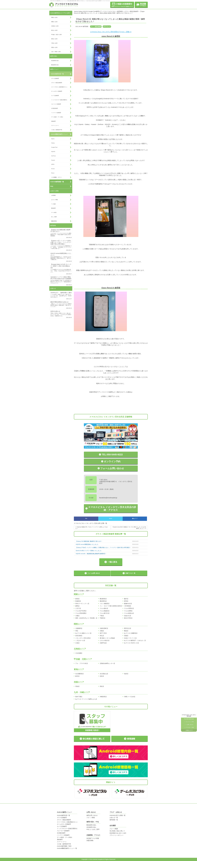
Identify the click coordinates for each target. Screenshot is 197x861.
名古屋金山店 (104, 673)
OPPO (52, 164)
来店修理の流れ (55, 60)
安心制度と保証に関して (117, 831)
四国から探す (54, 47)
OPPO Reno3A (107, 26)
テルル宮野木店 (129, 608)
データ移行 (54, 212)
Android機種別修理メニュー (59, 134)
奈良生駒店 (78, 635)
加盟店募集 (89, 840)
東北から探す (54, 30)
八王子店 (78, 608)
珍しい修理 (54, 216)
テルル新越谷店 (104, 611)
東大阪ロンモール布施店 (107, 638)
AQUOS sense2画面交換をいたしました (87, 544)
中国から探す (54, 43)
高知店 (77, 686)
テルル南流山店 (129, 613)
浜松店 (102, 676)
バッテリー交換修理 (56, 112)
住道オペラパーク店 (130, 638)
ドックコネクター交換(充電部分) (59, 99)
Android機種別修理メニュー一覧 (67, 848)
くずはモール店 (80, 640)
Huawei (53, 160)
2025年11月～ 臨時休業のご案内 (61, 292)
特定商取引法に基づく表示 (118, 833)
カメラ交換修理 (55, 95)
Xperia (52, 138)
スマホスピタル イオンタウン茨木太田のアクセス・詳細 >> (110, 32)
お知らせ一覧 (114, 817)
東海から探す (54, 38)
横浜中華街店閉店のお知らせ (59, 302)
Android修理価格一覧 (57, 181)
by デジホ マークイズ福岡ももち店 (86, 699)
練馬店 (77, 606)
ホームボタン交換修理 (56, 91)
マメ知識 (53, 204)
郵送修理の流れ (55, 64)
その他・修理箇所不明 (56, 129)
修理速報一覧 (114, 820)
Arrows (53, 168)
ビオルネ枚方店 (104, 640)
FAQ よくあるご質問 (92, 829)
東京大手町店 (128, 618)
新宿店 (77, 599)
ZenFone (53, 155)
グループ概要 (114, 829)
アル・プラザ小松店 (81, 663)
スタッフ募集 (90, 817)
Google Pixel (54, 147)
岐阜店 (77, 676)
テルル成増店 (128, 611)
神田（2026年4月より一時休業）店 (86, 618)
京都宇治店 (103, 643)
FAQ (51, 186)
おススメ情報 (54, 199)
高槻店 (126, 635)
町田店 (126, 601)
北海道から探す (55, 26)
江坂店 (77, 643)
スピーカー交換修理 (56, 104)
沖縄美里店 (103, 696)
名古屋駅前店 (79, 673)
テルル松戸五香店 (80, 611)
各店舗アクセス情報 (92, 838)
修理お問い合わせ (92, 815)
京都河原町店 (104, 628)
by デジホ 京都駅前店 (130, 633)
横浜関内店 (103, 601)
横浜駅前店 (103, 599)
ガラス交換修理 (55, 78)
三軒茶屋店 (127, 606)
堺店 (76, 631)
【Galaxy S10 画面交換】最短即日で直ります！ (89, 541)
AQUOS (53, 151)
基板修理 (53, 121)
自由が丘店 (127, 615)
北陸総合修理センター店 (107, 663)
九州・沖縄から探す (56, 51)
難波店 (126, 631)
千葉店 (102, 615)
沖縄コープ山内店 (129, 696)
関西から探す (54, 21)
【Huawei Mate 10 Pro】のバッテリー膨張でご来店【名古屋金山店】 (60, 266)
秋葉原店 (78, 601)
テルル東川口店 (104, 613)
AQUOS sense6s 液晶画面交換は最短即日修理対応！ (91, 553)
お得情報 (53, 195)
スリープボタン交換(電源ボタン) (59, 87)
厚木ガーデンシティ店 (82, 603)
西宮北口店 (127, 628)
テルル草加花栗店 (80, 613)
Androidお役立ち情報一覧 (117, 815)
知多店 (126, 673)
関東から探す (54, 17)
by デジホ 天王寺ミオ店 (131, 643)
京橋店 (102, 631)
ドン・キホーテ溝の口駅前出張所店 (111, 606)
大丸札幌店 (78, 653)
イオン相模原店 (104, 603)
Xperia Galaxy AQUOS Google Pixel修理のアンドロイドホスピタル (95, 11)
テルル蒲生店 (104, 608)
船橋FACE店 (128, 603)
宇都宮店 (102, 618)
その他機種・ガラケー (56, 177)
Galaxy (53, 143)
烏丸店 (102, 635)
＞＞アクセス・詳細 (189, 727)
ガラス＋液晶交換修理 (56, 82)
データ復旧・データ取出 (57, 117)
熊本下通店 (78, 696)
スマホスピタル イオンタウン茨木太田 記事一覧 (90, 523)
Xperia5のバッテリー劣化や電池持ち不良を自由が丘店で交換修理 (60, 277)
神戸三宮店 (103, 633)
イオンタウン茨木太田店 (83, 638)
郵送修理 (53, 208)
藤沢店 (126, 599)
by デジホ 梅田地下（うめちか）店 (135, 640)
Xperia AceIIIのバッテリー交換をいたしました (88, 550)
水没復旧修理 (54, 108)
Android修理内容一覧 (57, 74)
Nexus (52, 173)
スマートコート (55, 125)
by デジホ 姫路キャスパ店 (83, 633)
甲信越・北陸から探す (56, 34)
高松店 (102, 686)
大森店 (77, 615)
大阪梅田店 (78, 628)
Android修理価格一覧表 (64, 846)
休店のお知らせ (55, 311)
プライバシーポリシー (116, 835)
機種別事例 (54, 221)
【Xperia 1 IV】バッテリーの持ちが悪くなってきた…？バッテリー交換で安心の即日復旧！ (60, 242)
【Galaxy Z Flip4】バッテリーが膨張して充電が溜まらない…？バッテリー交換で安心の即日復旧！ (103, 547)
